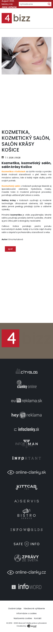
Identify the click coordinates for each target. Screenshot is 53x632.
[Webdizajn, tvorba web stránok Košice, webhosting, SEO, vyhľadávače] (32, 626)
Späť (10, 248)
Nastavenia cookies (23, 618)
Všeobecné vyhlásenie (34, 608)
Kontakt (37, 618)
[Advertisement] (26, 101)
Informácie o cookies (27, 613)
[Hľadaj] (49, 4)
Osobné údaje (14, 608)
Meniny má (9, 7)
